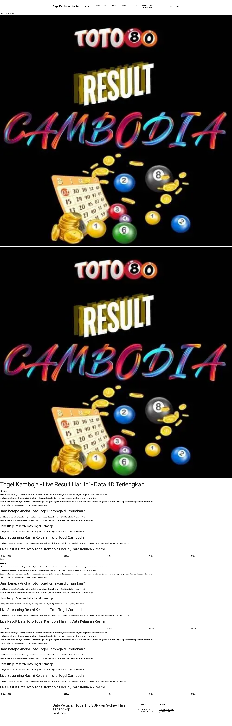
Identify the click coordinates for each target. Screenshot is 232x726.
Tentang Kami (125, 5)
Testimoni (114, 5)
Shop (2, 14)
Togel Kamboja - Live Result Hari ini (71, 6)
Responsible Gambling (148, 5)
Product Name (9, 14)
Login (178, 6)
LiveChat (135, 5)
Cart (171, 6)
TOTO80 (63, 713)
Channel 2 (127, 543)
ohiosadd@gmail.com (166, 709)
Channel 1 (110, 543)
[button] (3, 563)
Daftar (105, 5)
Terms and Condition (148, 7)
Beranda (98, 5)
